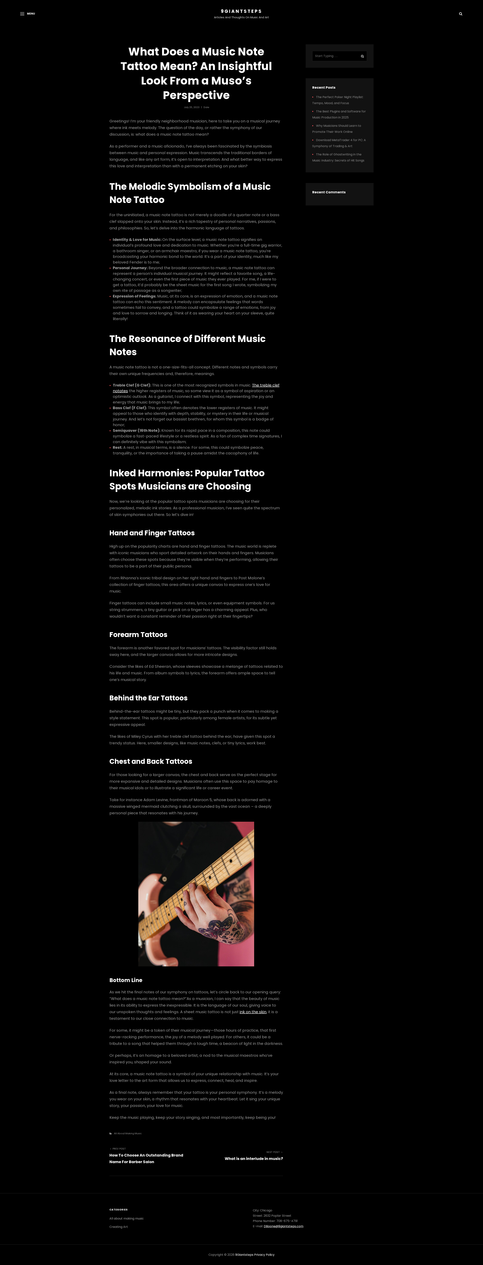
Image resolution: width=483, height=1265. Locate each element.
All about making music (128, 1133)
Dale (206, 107)
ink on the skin (253, 1011)
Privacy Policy (264, 1255)
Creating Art (118, 1227)
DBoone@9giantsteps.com (283, 1226)
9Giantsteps (241, 11)
